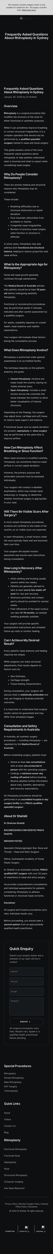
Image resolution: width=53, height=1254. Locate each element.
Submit (25, 1021)
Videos (7, 1119)
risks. (12, 1031)
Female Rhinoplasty (14, 1077)
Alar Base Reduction (14, 1188)
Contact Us (10, 1125)
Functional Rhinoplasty (15, 1149)
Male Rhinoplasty (12, 1082)
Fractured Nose (12, 1155)
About (7, 1112)
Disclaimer (33, 1207)
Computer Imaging (13, 1181)
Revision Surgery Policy (29, 1204)
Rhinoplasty (10, 1073)
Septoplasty (10, 1162)
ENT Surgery (10, 1086)
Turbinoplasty (11, 1090)
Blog (6, 1132)
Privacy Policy (11, 1204)
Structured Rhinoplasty (15, 1175)
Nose (6, 1168)
